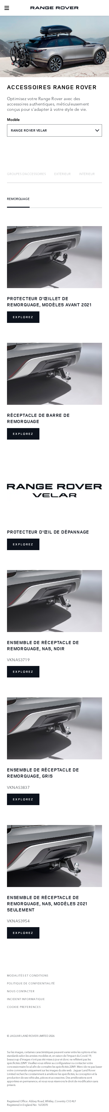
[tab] (26, 174)
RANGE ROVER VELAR (29, 130)
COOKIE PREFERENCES (24, 1006)
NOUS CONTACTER (21, 991)
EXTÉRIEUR (62, 173)
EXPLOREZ (23, 317)
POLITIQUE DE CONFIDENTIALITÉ (31, 983)
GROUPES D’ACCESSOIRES (26, 173)
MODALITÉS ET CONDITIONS (27, 975)
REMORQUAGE (18, 198)
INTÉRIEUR (87, 173)
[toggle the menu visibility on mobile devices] (6, 8)
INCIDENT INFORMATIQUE (26, 999)
